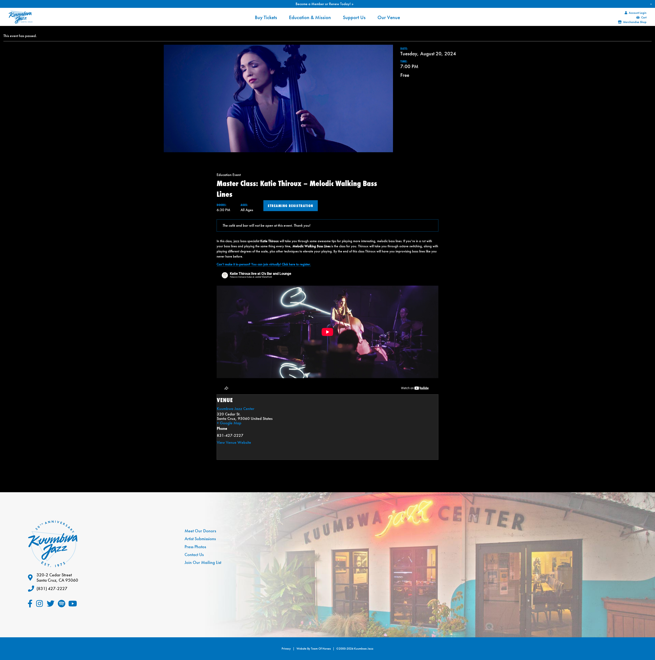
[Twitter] (50, 603)
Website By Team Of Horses (313, 648)
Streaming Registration (290, 205)
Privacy (286, 648)
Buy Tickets (266, 17)
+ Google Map (229, 423)
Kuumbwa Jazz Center (235, 408)
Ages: (244, 205)
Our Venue (388, 17)
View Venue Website (234, 442)
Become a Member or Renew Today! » (324, 3)
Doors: (222, 205)
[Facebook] (30, 603)
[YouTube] (73, 603)
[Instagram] (39, 603)
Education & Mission (310, 17)
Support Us (354, 17)
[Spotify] (62, 603)
